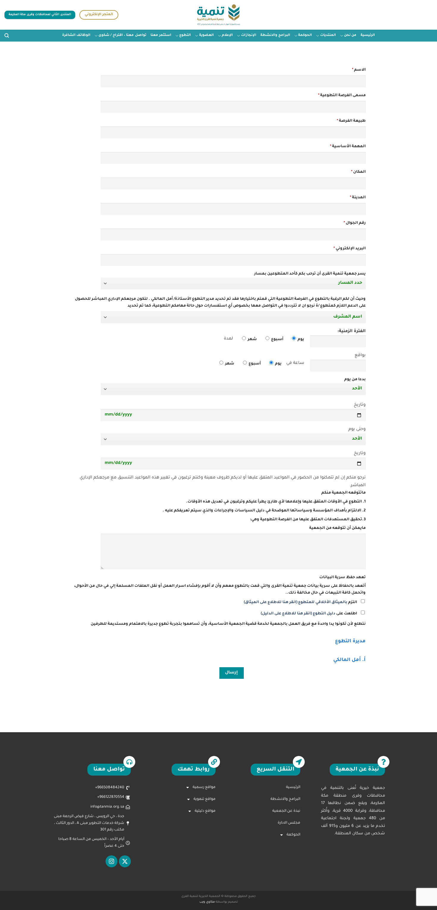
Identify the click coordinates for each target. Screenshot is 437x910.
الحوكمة (305, 35)
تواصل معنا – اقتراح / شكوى (122, 35)
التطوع (185, 35)
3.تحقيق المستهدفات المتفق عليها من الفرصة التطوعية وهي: (308, 520)
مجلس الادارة (289, 823)
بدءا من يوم (355, 380)
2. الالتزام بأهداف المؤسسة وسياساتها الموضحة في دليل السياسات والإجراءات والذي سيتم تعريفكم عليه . (264, 511)
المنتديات (328, 35)
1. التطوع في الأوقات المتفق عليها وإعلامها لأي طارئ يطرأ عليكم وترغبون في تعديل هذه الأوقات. (276, 502)
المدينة (358, 198)
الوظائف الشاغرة (76, 35)
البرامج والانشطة (275, 35)
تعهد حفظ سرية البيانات (342, 578)
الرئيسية (368, 35)
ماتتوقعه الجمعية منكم (343, 493)
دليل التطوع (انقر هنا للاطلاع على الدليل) (298, 614)
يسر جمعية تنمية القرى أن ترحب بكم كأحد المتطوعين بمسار (310, 274)
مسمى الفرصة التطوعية (342, 95)
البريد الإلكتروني (350, 249)
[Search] (6, 35)
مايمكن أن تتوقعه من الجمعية (337, 528)
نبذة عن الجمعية (286, 811)
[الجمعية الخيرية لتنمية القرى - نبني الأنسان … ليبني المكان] (218, 15)
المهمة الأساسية (348, 147)
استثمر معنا (160, 35)
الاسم (359, 70)
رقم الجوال (355, 223)
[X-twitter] (125, 861)
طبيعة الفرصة (351, 121)
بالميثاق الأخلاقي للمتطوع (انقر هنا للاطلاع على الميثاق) (295, 602)
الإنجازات (248, 35)
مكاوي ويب (207, 902)
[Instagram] (111, 861)
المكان (358, 172)
